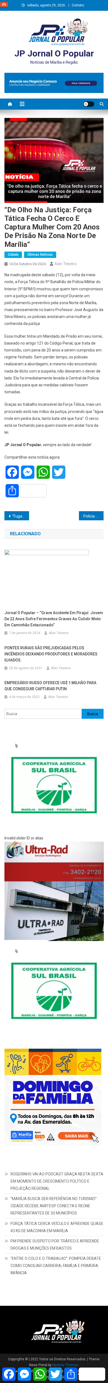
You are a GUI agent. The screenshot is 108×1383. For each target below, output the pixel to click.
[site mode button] (88, 104)
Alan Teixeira (65, 264)
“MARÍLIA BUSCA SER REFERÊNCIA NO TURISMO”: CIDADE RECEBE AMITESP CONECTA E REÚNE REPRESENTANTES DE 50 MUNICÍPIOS (54, 1205)
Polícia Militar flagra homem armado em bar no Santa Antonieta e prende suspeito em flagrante (93, 516)
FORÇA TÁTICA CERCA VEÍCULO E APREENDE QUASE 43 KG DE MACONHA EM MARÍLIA (57, 1227)
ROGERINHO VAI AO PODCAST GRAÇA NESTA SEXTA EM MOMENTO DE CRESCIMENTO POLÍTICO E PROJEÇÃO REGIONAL (57, 1181)
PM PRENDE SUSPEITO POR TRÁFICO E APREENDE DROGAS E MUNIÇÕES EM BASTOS (55, 1244)
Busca (92, 714)
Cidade (13, 255)
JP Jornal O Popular (54, 53)
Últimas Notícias (40, 255)
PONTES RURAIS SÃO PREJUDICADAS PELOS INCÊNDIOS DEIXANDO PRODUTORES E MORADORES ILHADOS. (50, 654)
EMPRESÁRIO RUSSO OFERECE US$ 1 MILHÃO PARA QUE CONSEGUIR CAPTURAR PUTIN (50, 686)
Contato (78, 5)
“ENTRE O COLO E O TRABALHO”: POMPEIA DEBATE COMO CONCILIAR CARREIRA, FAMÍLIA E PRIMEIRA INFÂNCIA (56, 1265)
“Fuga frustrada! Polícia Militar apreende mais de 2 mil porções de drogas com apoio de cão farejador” (20, 516)
